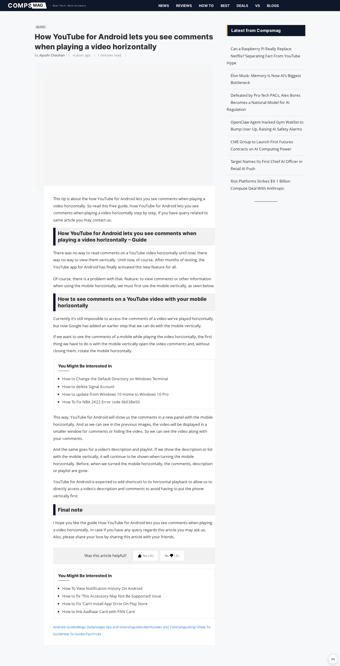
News (163, 5)
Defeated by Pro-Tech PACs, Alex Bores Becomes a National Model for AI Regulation (263, 102)
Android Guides (65, 627)
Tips (89, 634)
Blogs (273, 5)
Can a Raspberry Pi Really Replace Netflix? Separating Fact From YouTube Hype (263, 55)
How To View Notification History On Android (102, 588)
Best (225, 5)
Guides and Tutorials (167, 627)
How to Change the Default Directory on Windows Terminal (115, 378)
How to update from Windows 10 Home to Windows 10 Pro (115, 394)
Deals (242, 5)
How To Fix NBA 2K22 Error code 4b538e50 (101, 402)
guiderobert (142, 627)
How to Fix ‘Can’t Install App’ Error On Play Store (105, 603)
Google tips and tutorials (113, 627)
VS (257, 5)
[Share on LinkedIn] (32, 207)
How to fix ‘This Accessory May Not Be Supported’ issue (111, 596)
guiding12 (191, 627)
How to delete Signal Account (88, 386)
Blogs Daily (85, 627)
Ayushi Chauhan (52, 55)
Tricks (96, 634)
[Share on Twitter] (32, 202)
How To (206, 5)
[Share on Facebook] (32, 196)
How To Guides (74, 634)
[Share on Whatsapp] (32, 212)
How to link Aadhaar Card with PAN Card (98, 611)
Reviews (184, 5)
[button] (333, 659)
